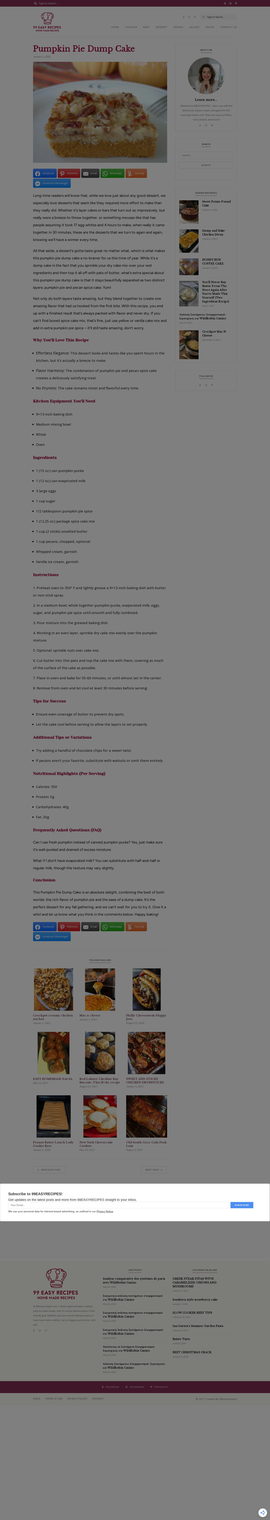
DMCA (36, 1398)
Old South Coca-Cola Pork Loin (146, 1144)
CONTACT (98, 1398)
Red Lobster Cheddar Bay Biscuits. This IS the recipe (100, 1080)
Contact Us (228, 27)
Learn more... (206, 100)
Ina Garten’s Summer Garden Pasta (198, 1326)
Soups (210, 27)
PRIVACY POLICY (77, 1398)
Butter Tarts (181, 1339)
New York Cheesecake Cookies (96, 1144)
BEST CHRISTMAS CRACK (192, 1352)
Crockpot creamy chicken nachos (53, 1017)
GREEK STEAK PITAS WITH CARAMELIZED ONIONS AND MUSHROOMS (195, 1282)
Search (206, 165)
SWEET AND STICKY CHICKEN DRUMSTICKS (145, 1080)
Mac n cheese (90, 1015)
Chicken (131, 27)
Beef (146, 27)
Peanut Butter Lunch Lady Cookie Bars (53, 1144)
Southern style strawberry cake (195, 1299)
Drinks (178, 27)
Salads (194, 27)
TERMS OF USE (54, 1398)
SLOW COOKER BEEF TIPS (192, 1312)
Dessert (161, 27)
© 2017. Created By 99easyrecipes (216, 1399)
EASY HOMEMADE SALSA (53, 1079)
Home (115, 27)
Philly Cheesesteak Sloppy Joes (146, 1017)
